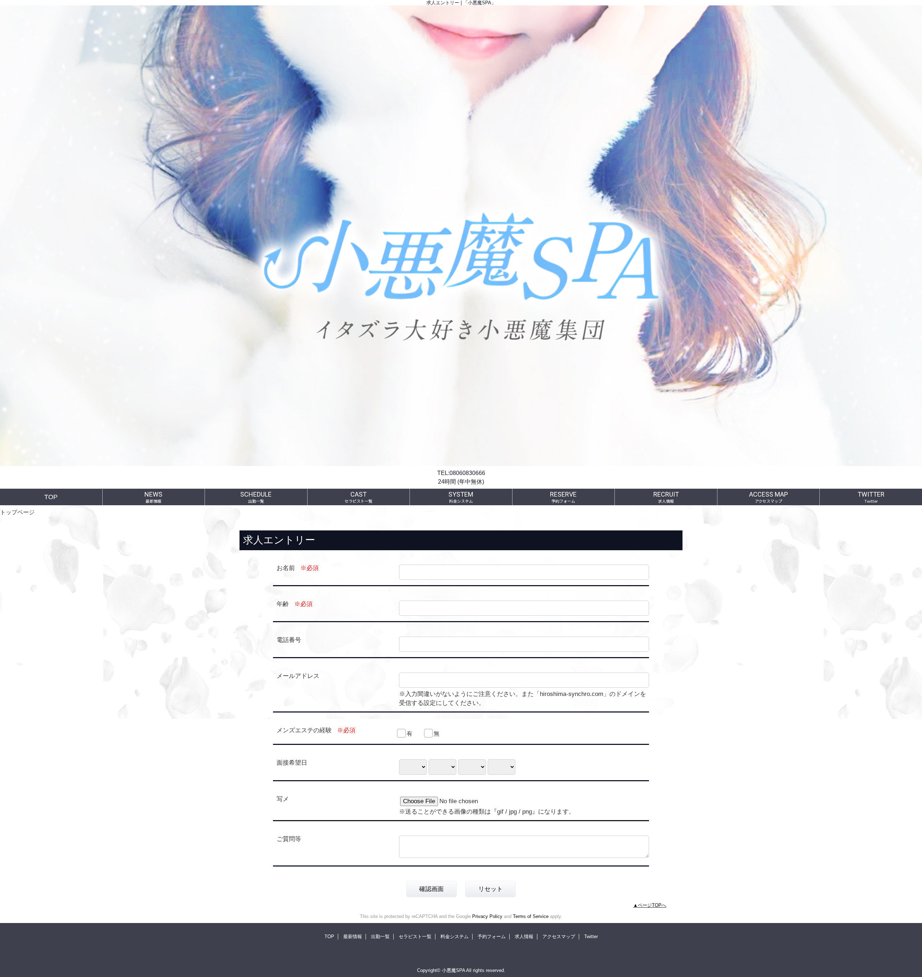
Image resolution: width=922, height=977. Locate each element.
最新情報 (352, 936)
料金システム (454, 936)
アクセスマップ (558, 936)
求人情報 (524, 936)
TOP (51, 497)
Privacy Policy (487, 916)
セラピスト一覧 (415, 936)
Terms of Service (531, 916)
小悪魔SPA (453, 970)
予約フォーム (492, 936)
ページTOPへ (652, 905)
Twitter (591, 936)
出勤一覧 (380, 936)
